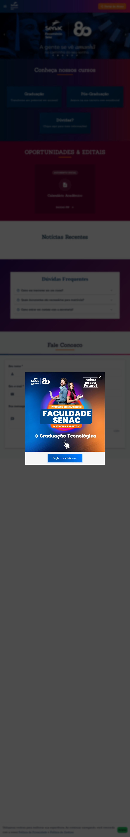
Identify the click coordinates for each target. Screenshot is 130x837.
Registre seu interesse (65, 458)
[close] (100, 377)
